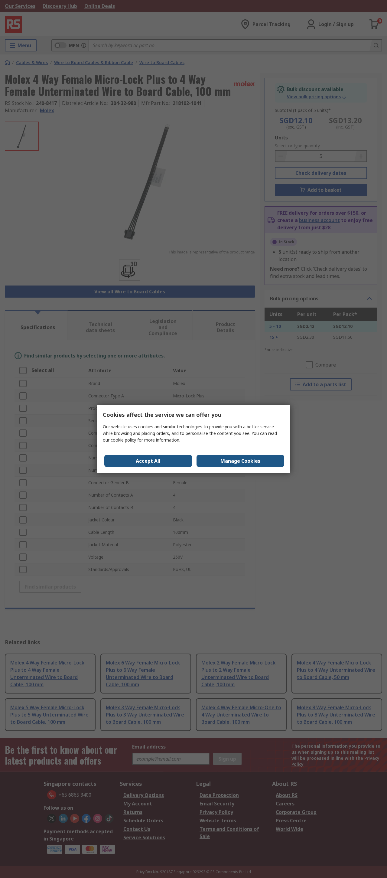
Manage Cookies (240, 461)
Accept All (148, 461)
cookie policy (123, 440)
